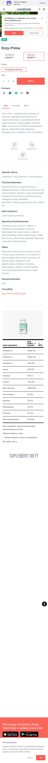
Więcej (30, 758)
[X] (4, 93)
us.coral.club (38, 28)
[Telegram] (10, 93)
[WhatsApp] (16, 93)
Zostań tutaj (34, 33)
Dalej (14, 33)
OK (41, 758)
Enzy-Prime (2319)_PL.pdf (14, 293)
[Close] (3, 3)
